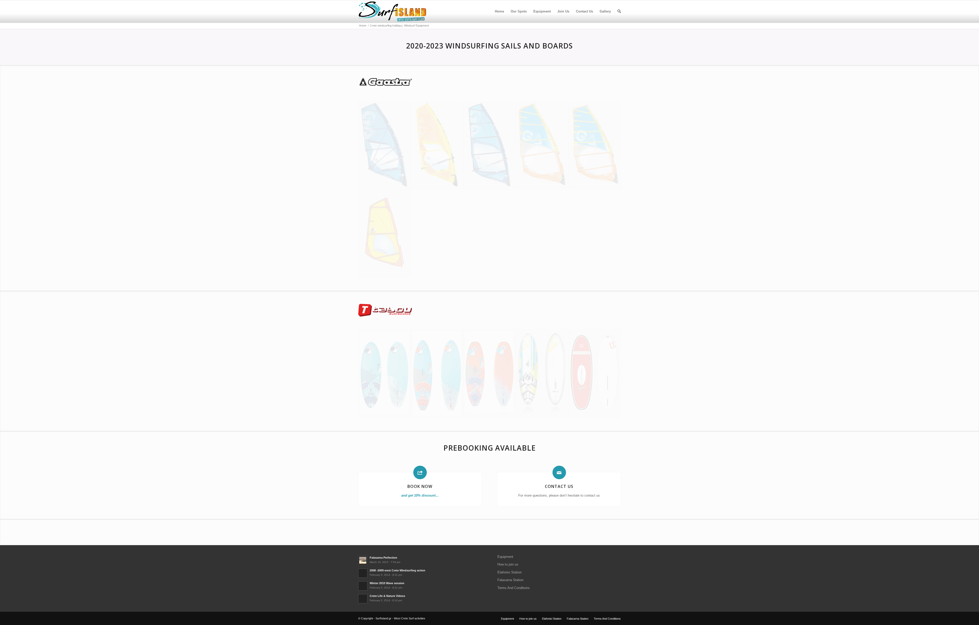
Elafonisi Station (509, 572)
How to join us (507, 564)
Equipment (505, 557)
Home (499, 11)
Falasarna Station (510, 580)
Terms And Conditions (513, 588)
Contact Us (584, 11)
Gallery (605, 11)
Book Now (419, 486)
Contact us (559, 486)
